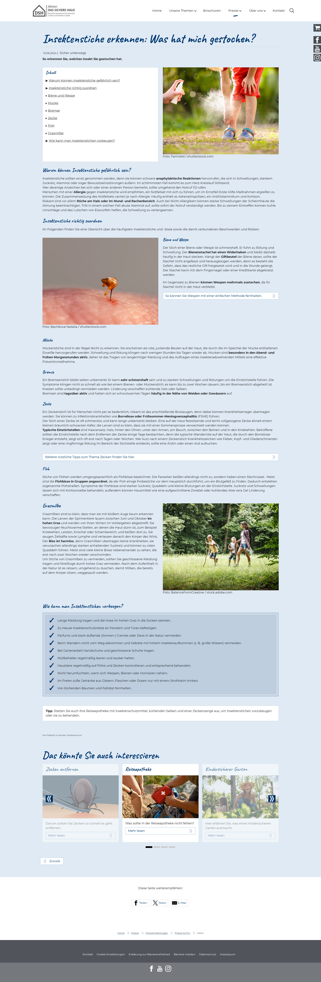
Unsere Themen (181, 11)
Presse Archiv (182, 933)
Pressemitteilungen (157, 933)
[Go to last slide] (49, 798)
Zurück (54, 861)
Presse (235, 11)
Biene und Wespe (61, 95)
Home (157, 11)
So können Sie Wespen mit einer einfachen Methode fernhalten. (213, 296)
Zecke (52, 118)
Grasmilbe (56, 133)
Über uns (256, 11)
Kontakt (279, 11)
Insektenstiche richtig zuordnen (73, 88)
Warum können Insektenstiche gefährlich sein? (84, 80)
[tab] (149, 847)
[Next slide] (272, 798)
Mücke (53, 103)
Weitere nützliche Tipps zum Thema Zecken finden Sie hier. (90, 457)
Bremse (54, 111)
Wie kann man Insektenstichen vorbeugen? (82, 141)
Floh (51, 126)
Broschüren (212, 11)
